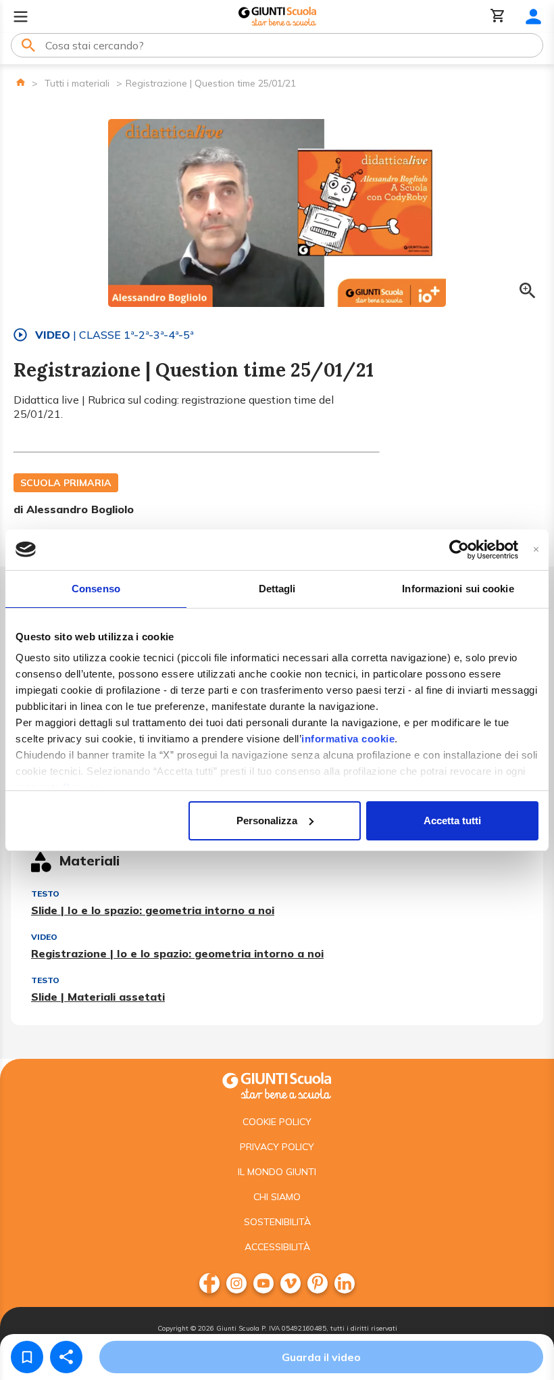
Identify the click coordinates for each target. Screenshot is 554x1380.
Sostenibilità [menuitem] (277, 1222)
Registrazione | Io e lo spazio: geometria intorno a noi (177, 953)
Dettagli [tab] (277, 588)
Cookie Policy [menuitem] (277, 1122)
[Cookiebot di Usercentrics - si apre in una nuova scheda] (459, 550)
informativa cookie (348, 738)
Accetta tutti (452, 820)
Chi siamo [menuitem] (277, 1197)
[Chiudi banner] (536, 549)
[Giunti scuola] (277, 1084)
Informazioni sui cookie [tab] (457, 588)
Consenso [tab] (96, 588)
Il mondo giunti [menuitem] (277, 1172)
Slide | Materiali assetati (98, 996)
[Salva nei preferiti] (27, 1357)
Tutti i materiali (77, 83)
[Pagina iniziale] (20, 82)
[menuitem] (209, 1283)
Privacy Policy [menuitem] (277, 1147)
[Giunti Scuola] (277, 16)
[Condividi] (66, 1357)
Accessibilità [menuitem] (277, 1247)
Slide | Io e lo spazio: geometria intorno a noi (152, 910)
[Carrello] (498, 16)
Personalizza (266, 820)
